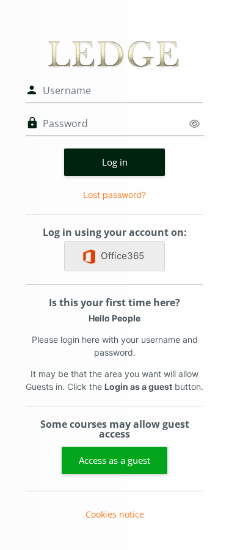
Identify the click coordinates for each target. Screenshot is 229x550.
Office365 (122, 256)
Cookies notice (114, 514)
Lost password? (114, 194)
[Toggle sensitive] (194, 124)
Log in (115, 162)
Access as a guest (114, 460)
